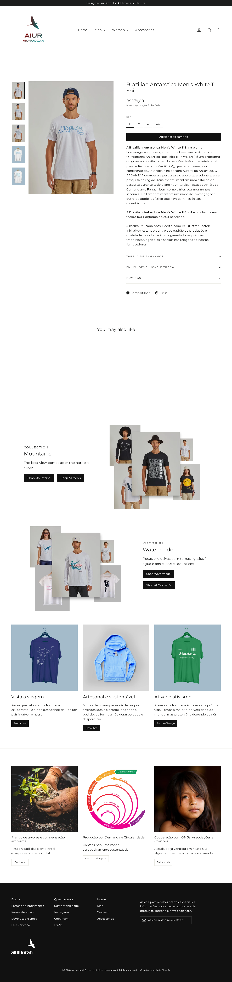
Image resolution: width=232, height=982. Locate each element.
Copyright (61, 918)
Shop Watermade (158, 574)
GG (158, 123)
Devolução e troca (24, 918)
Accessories (144, 30)
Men (99, 30)
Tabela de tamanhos (145, 256)
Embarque (20, 723)
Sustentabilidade (66, 905)
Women (119, 30)
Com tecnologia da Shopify (155, 970)
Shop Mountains (38, 478)
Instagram (61, 912)
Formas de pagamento (27, 905)
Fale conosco (20, 925)
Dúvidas (133, 278)
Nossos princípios (95, 858)
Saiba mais (163, 862)
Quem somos (63, 899)
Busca (15, 899)
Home (83, 30)
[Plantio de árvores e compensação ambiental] (44, 799)
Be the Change (166, 723)
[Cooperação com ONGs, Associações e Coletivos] (187, 799)
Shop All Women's (158, 585)
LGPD (58, 925)
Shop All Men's (71, 478)
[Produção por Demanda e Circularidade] (116, 799)
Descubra (91, 728)
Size (130, 117)
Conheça (20, 862)
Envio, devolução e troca (150, 267)
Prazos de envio (22, 912)
